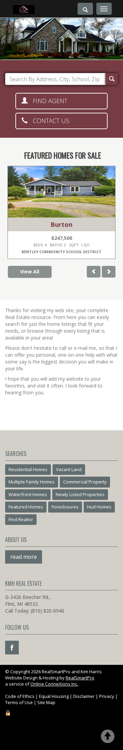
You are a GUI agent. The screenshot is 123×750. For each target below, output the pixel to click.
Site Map (46, 702)
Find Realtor (21, 519)
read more (23, 557)
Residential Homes (28, 469)
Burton (61, 224)
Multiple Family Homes (32, 482)
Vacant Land (69, 469)
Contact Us (48, 120)
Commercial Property (85, 482)
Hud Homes (99, 507)
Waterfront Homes (28, 494)
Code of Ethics (20, 696)
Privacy (106, 696)
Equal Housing (54, 696)
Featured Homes (26, 507)
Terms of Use (19, 702)
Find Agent (47, 101)
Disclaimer (84, 696)
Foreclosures (65, 507)
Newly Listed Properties (80, 494)
